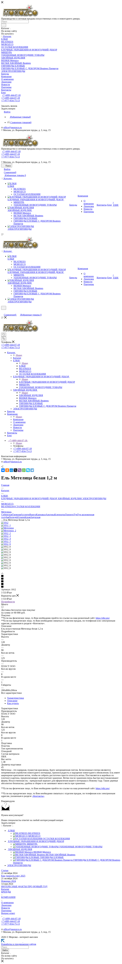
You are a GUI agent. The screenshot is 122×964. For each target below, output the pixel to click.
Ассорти (25, 514)
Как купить (13, 703)
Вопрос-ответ (8, 913)
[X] (15, 470)
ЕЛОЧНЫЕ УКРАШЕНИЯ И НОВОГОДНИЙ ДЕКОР (47, 382)
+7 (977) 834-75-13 (10, 100)
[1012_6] (6, 544)
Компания (18, 419)
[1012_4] (6, 538)
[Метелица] (7, 528)
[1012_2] (6, 533)
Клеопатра (59, 514)
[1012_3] (6, 536)
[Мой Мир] (11, 470)
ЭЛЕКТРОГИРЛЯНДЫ (94, 498)
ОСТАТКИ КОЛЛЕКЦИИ (26, 506)
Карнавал (41, 514)
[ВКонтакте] (3, 470)
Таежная (16, 514)
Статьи (4, 870)
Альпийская (24, 517)
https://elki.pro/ (103, 618)
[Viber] (19, 470)
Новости (5, 908)
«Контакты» (38, 796)
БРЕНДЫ (6, 892)
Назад (19, 355)
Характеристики (15, 698)
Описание (12, 700)
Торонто (69, 514)
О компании (7, 902)
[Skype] (28, 470)
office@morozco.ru (12, 127)
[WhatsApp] (24, 470)
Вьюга (32, 514)
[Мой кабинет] (2, 311)
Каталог (17, 358)
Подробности (8, 601)
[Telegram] (32, 470)
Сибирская (6, 514)
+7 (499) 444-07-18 (11, 95)
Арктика (50, 514)
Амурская (35, 517)
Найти (5, 950)
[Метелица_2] (8, 530)
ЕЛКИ (22, 366)
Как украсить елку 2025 (13, 876)
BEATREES (7, 506)
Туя (75, 514)
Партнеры (6, 910)
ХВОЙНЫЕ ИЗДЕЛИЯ (31, 395)
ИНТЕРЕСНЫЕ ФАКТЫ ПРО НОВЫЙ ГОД (24, 886)
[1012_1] (6, 525)
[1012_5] (6, 541)
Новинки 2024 (8, 881)
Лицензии (6, 905)
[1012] (4, 522)
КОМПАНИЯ (8, 897)
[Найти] (3, 25)
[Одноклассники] (7, 470)
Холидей (13, 517)
